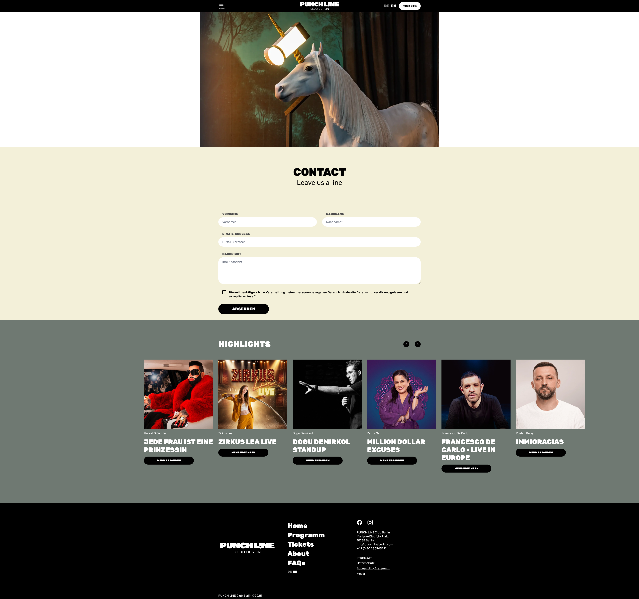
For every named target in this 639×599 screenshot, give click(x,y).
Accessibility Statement (373, 568)
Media (361, 574)
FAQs (297, 563)
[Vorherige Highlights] (406, 344)
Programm (306, 535)
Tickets (301, 544)
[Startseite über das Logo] (319, 6)
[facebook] (359, 522)
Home (298, 526)
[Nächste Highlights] (418, 344)
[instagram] (370, 522)
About (298, 554)
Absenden (243, 309)
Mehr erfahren (169, 460)
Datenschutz (366, 563)
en (393, 6)
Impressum (364, 558)
